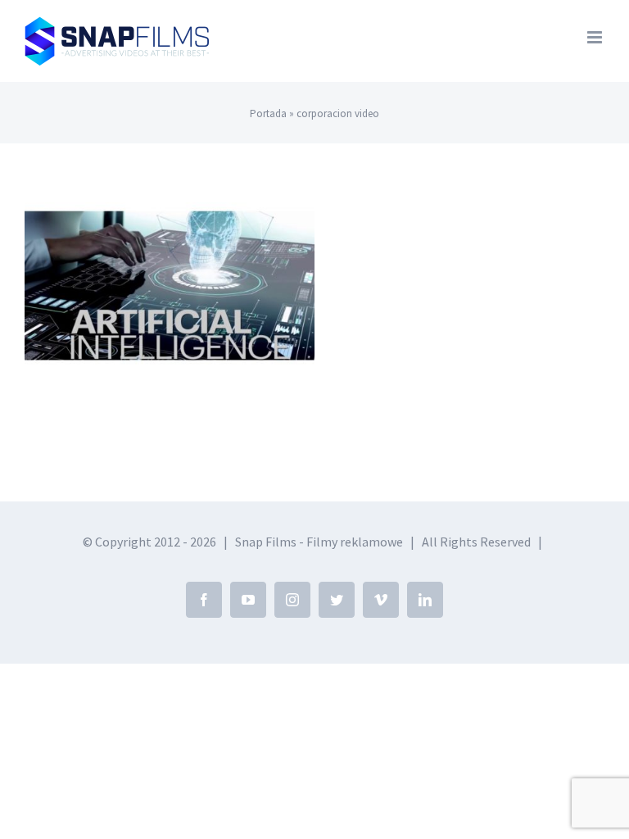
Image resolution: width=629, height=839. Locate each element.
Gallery (169, 250)
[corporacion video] (169, 286)
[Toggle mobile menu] (595, 37)
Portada (268, 113)
